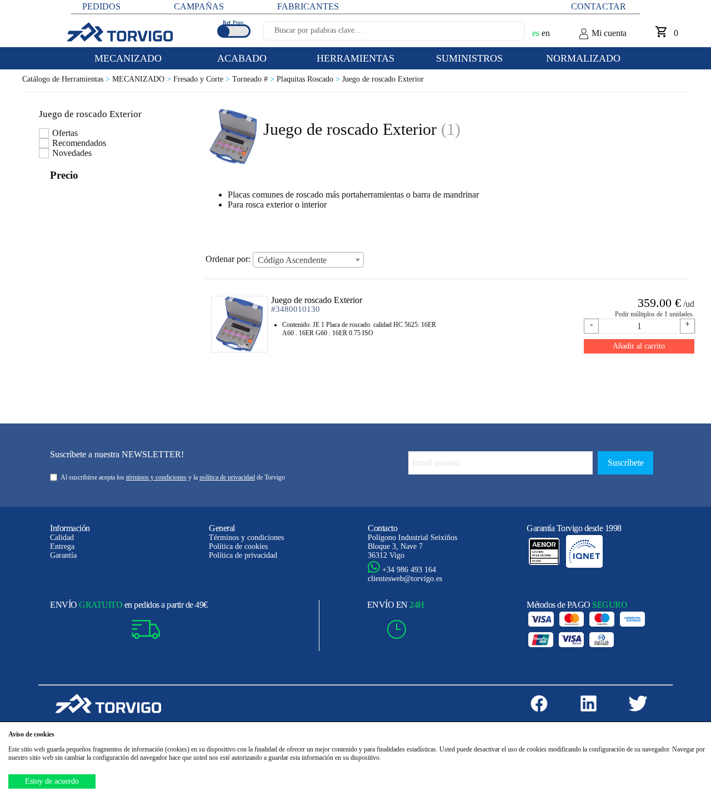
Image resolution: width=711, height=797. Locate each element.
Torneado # (254, 79)
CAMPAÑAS (199, 6)
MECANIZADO (142, 79)
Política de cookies (238, 546)
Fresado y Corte (202, 79)
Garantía (63, 555)
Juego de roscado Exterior (383, 79)
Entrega (62, 546)
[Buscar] (503, 34)
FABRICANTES (308, 6)
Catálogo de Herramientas (67, 79)
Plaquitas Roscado (309, 79)
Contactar (598, 6)
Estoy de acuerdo (52, 781)
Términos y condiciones (246, 537)
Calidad (62, 537)
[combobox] (308, 260)
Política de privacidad (243, 555)
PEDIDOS (101, 6)
